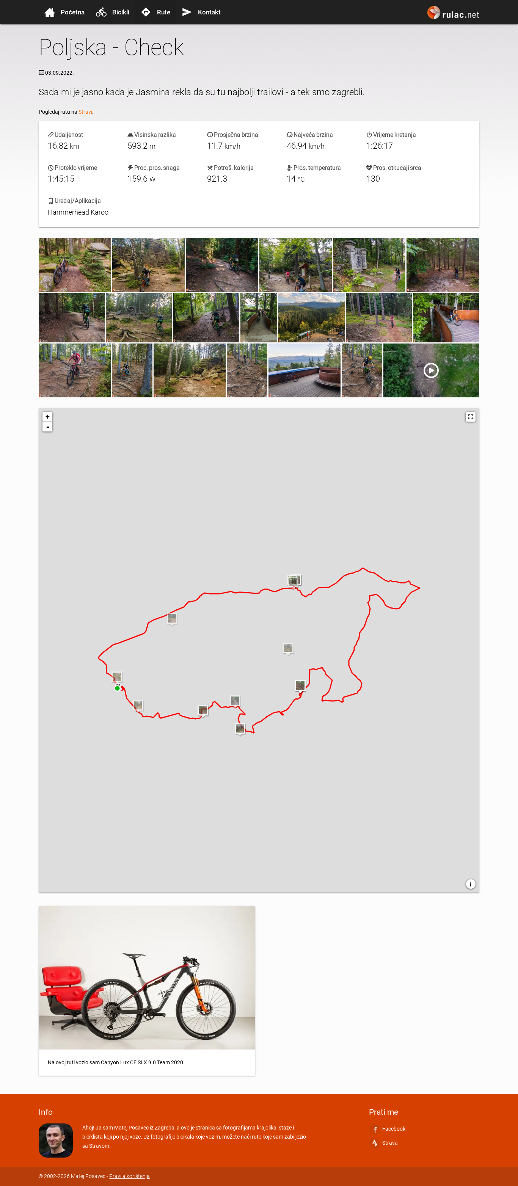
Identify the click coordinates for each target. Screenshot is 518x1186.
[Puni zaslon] (471, 417)
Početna (73, 12)
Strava (390, 1143)
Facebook (393, 1129)
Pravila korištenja (129, 1176)
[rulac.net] (454, 16)
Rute (163, 12)
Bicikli (120, 12)
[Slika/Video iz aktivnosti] (75, 265)
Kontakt (209, 12)
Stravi (85, 112)
